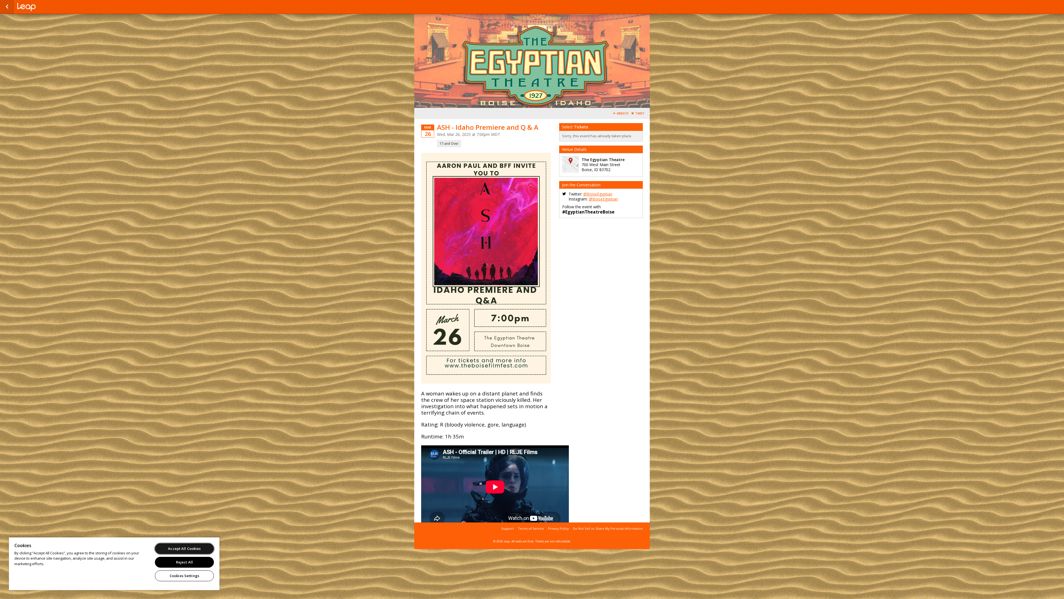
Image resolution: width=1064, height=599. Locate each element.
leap (45, 7)
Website (622, 113)
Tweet (639, 113)
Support (507, 528)
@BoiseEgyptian (597, 194)
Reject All (184, 562)
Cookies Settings (184, 575)
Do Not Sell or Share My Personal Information (608, 528)
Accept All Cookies (184, 548)
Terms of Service (531, 528)
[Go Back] (7, 7)
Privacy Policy (558, 528)
